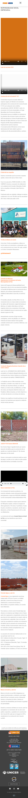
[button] (20, 2)
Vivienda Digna (4, 596)
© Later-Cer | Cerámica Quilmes (14, 792)
